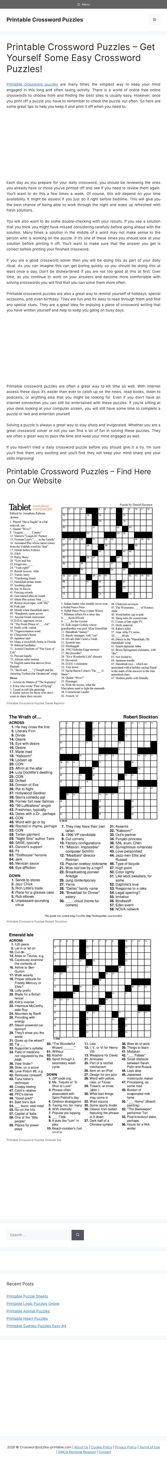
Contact (105, 1452)
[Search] (78, 1235)
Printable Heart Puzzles (27, 1318)
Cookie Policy (101, 1447)
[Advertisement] (83, 145)
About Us (81, 1447)
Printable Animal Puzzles (28, 1311)
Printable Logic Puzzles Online (33, 1304)
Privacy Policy (126, 1447)
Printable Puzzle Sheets (27, 1296)
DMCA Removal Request (77, 1452)
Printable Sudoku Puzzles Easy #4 (36, 1326)
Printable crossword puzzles (32, 84)
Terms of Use (149, 1447)
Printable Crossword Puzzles (45, 19)
